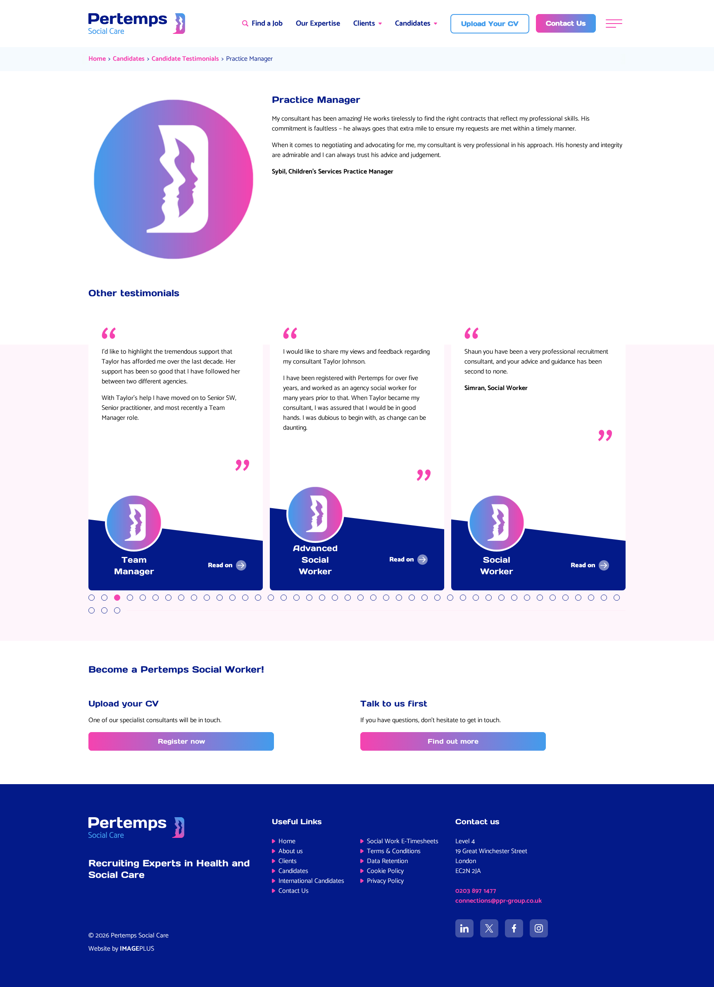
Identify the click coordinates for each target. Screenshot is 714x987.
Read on (220, 565)
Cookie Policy (385, 871)
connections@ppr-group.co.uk (498, 900)
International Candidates (311, 881)
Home (97, 58)
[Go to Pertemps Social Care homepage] (136, 23)
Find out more (453, 741)
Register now (181, 741)
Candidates (413, 23)
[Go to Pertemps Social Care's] (464, 928)
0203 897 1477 (475, 891)
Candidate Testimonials (185, 58)
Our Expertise (318, 23)
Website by (121, 948)
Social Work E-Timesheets (402, 841)
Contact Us (293, 891)
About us (290, 851)
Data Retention (387, 861)
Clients (364, 23)
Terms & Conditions (394, 851)
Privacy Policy (385, 881)
